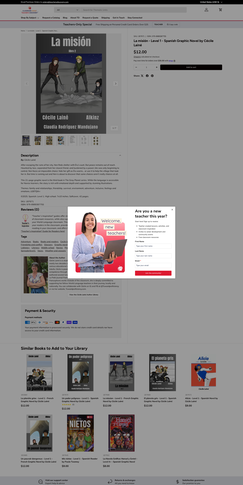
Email (138, 261)
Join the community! (153, 273)
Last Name (139, 251)
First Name (139, 241)
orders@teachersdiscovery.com (56, 2)
